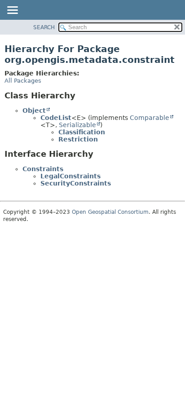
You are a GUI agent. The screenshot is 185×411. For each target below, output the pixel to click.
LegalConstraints (70, 176)
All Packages (22, 80)
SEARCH (44, 27)
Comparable (149, 117)
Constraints (42, 168)
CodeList (55, 117)
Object (34, 110)
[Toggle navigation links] (12, 10)
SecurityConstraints (75, 183)
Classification (81, 132)
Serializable (77, 124)
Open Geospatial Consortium (110, 212)
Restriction (78, 139)
